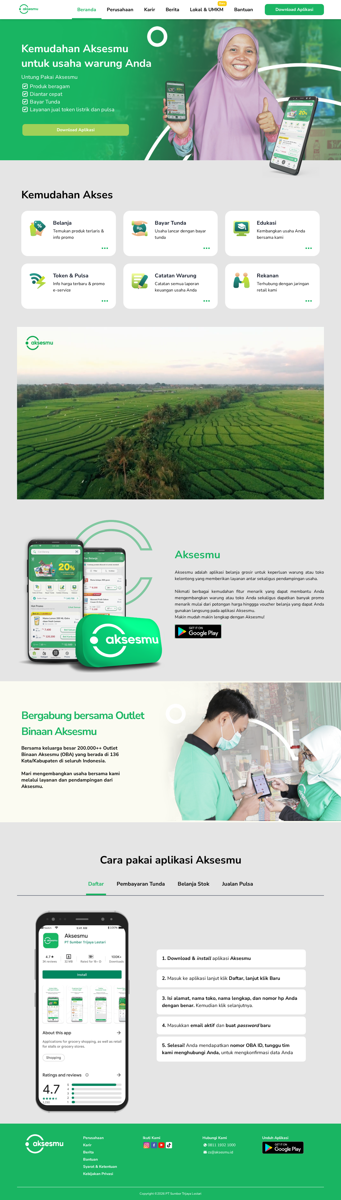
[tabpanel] (170, 1006)
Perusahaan (120, 9)
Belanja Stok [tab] (193, 883)
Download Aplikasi (76, 130)
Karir (149, 9)
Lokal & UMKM (207, 7)
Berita (172, 9)
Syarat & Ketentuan (100, 1166)
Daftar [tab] (96, 883)
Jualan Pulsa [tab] (237, 883)
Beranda (86, 9)
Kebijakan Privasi (98, 1173)
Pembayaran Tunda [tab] (141, 883)
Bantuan (243, 9)
